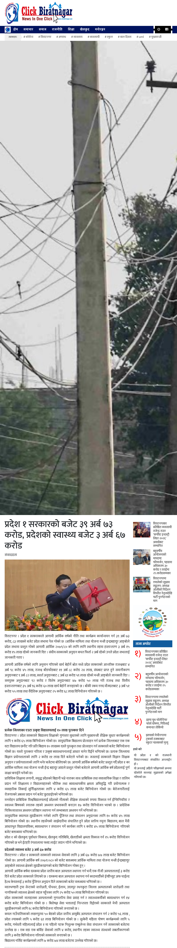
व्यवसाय (77, 37)
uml (141, 37)
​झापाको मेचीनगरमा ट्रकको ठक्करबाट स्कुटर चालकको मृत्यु (157, 739)
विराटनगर (46, 37)
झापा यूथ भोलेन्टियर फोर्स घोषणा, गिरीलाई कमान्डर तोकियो (157, 723)
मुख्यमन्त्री (156, 37)
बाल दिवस (125, 37)
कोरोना (29, 37)
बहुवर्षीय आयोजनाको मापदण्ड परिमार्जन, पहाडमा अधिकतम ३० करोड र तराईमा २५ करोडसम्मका (162, 562)
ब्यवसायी (95, 37)
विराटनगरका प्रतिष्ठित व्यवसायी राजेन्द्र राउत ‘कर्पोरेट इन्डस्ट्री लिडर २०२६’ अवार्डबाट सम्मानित (162, 535)
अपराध (62, 37)
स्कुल (110, 37)
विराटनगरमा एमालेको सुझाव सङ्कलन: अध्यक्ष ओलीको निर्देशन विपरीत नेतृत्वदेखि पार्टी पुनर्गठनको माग (162, 590)
